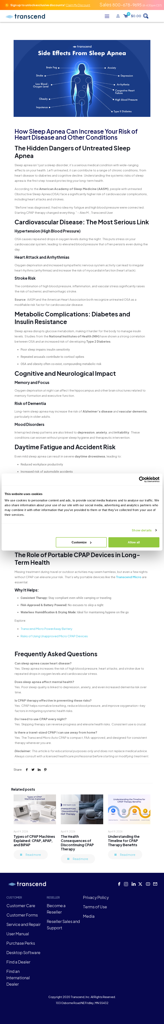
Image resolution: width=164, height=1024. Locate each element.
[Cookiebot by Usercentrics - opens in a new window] (141, 479)
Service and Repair (23, 924)
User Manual (17, 933)
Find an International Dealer (18, 977)
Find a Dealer (18, 961)
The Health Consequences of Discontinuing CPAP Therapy (77, 842)
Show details (142, 530)
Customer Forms (22, 914)
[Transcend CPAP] (25, 16)
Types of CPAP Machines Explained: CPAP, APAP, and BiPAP (34, 840)
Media (89, 916)
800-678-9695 (127, 4)
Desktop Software (23, 952)
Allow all (134, 542)
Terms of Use (95, 906)
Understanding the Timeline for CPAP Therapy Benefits (124, 840)
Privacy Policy (96, 897)
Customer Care (20, 905)
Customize (79, 542)
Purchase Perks (20, 942)
